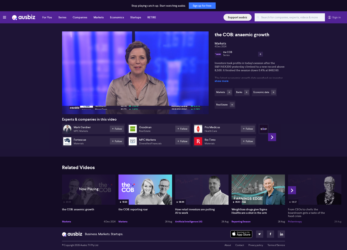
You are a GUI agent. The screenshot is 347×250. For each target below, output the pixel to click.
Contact (239, 245)
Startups (135, 17)
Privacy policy (255, 245)
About (228, 245)
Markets (99, 17)
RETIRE (151, 17)
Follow (229, 92)
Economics (117, 17)
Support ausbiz (237, 17)
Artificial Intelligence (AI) (188, 221)
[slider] (135, 99)
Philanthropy (295, 221)
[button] (136, 74)
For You (47, 17)
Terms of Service (276, 245)
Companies (80, 17)
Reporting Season (241, 221)
